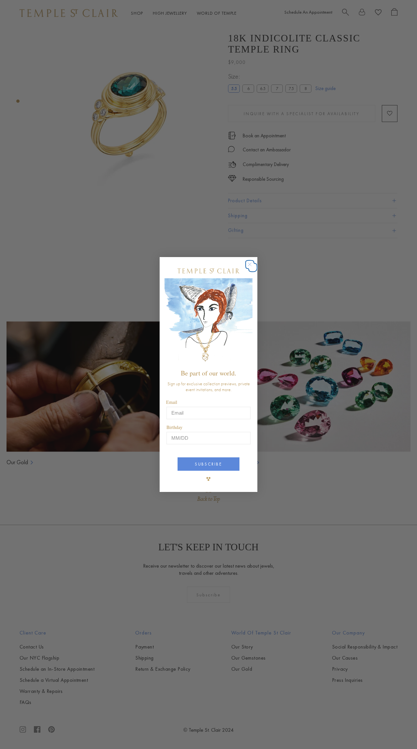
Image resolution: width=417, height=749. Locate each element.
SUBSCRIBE (208, 464)
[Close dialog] (253, 268)
